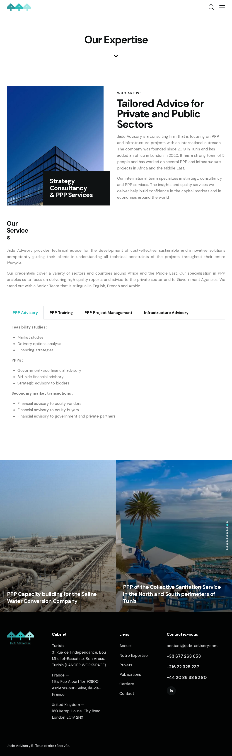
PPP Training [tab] (61, 312)
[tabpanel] (116, 373)
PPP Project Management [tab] (108, 312)
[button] (227, 522)
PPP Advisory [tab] (25, 312)
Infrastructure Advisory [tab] (166, 312)
